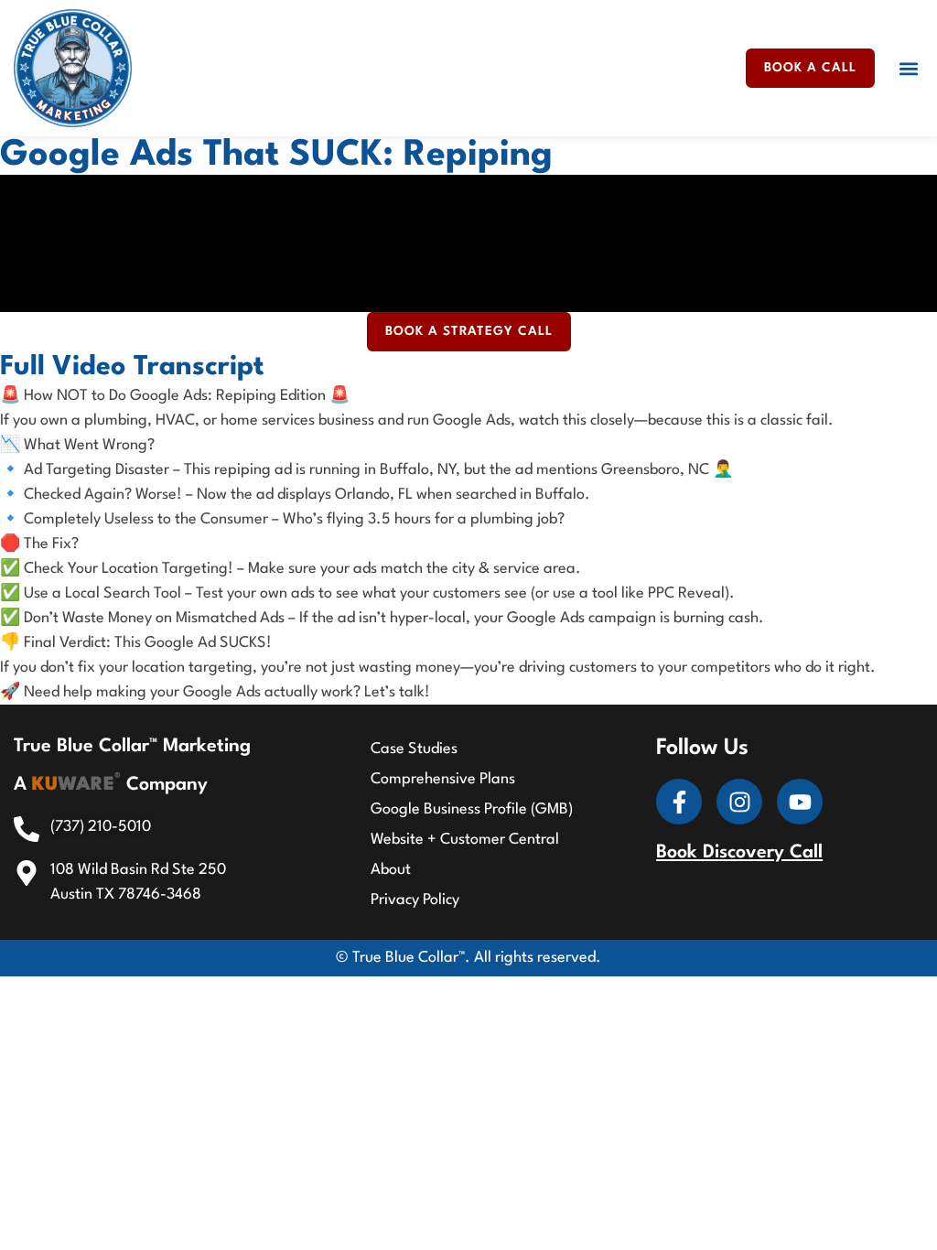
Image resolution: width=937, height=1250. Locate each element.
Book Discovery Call (739, 853)
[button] (908, 68)
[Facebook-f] (679, 801)
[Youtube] (800, 801)
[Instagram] (739, 801)
